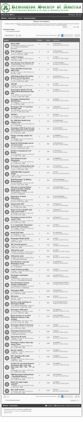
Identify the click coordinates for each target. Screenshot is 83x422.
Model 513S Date (17, 233)
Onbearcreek (16, 124)
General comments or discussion (23, 253)
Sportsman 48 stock (18, 337)
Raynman (15, 213)
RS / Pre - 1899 (22, 54)
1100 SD (14, 84)
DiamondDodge (17, 183)
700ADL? (14, 114)
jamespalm (16, 378)
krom (16, 391)
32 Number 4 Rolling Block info (22, 166)
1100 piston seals (17, 250)
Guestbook (21, 66)
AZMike (15, 385)
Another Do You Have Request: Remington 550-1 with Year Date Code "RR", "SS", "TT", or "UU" (22, 366)
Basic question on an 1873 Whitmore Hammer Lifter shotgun (21, 317)
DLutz (14, 298)
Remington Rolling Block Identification (20, 100)
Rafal (16, 326)
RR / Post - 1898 (24, 96)
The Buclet (18, 154)
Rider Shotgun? (17, 51)
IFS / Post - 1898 (15, 73)
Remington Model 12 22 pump (22, 325)
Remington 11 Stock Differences (18, 197)
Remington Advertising (20, 259)
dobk (14, 240)
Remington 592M (17, 290)
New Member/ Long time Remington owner (20, 262)
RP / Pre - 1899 (19, 230)
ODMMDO (16, 139)
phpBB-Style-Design (26, 411)
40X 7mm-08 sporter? (19, 244)
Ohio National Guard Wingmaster (18, 159)
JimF (14, 175)
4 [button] (69, 35)
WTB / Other (18, 140)
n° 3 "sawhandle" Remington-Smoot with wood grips (22, 226)
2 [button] (64, 35)
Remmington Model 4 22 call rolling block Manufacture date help (22, 91)
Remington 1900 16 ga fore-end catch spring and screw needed (22, 129)
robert (14, 252)
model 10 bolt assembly (20, 269)
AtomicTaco (16, 292)
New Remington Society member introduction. (20, 283)
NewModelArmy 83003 (19, 286)
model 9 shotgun (17, 57)
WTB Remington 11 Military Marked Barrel (21, 180)
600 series (14, 296)
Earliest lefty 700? (17, 204)
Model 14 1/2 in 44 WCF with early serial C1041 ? (21, 210)
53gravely (15, 205)
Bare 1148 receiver (18, 390)
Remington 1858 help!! (19, 310)
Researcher (18, 53)
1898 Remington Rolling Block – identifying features (22, 375)
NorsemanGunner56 (21, 305)
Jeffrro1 (17, 95)
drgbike (15, 352)
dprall (14, 332)
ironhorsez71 (16, 278)
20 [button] (76, 35)
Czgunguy (18, 311)
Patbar (17, 228)
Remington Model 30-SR (20, 238)
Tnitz (14, 72)
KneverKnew (18, 146)
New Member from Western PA (22, 63)
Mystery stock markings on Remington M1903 (21, 303)
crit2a (14, 58)
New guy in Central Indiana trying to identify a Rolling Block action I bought (21, 188)
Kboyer (15, 338)
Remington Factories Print (21, 331)
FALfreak (17, 110)
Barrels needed (16, 350)
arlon (14, 246)
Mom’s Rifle (15, 44)
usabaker (15, 346)
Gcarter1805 (16, 131)
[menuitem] (12, 15)
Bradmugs (16, 45)
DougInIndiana (17, 192)
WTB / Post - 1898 (23, 148)
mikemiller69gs (17, 64)
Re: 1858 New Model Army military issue (21, 121)
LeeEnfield (16, 234)
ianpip (14, 271)
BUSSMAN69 (17, 320)
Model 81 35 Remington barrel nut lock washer (22, 144)
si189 (14, 85)
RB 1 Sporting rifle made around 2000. (20, 357)
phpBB (12, 409)
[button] (58, 35)
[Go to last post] (61, 43)
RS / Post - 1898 (17, 60)
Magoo (17, 102)
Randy (17, 116)
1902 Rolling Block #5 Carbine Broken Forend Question (22, 77)
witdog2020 (16, 265)
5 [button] (71, 35)
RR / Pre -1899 (19, 104)
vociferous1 (18, 80)
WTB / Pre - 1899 (17, 353)
